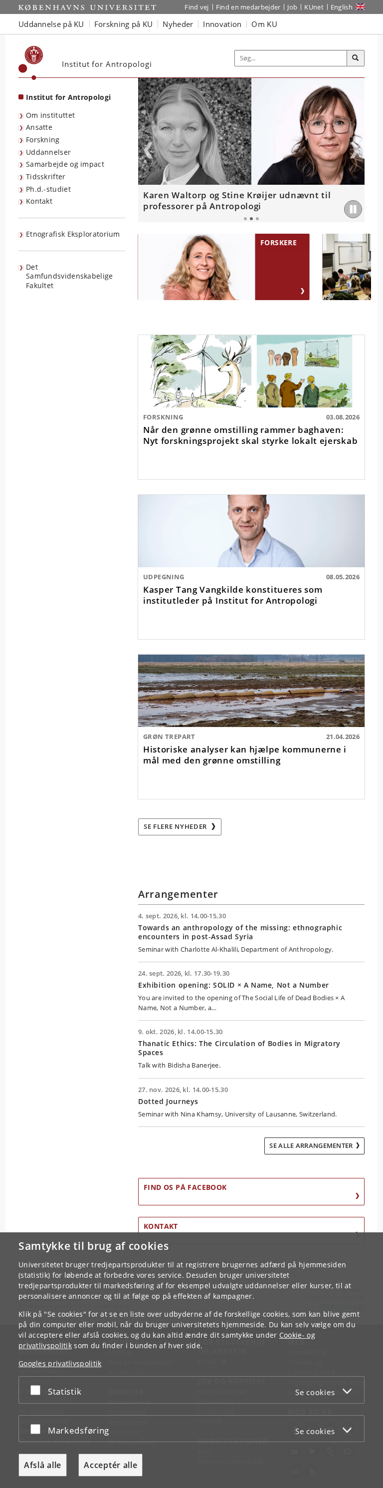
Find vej (196, 6)
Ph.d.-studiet (48, 189)
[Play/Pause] (353, 209)
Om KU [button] (264, 24)
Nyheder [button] (178, 24)
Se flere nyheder (176, 826)
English (342, 6)
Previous (148, 150)
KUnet (314, 6)
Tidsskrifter (46, 176)
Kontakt (39, 201)
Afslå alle (42, 1465)
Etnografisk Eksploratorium (73, 234)
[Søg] (356, 58)
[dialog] (191, 1360)
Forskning (43, 139)
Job (292, 6)
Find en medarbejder (248, 6)
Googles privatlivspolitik (60, 1363)
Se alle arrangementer (311, 1145)
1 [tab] (245, 218)
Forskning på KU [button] (123, 24)
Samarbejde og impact (65, 164)
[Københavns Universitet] (30, 63)
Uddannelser (48, 152)
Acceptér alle (110, 1465)
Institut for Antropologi (68, 97)
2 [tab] (251, 218)
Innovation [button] (222, 24)
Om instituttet (50, 115)
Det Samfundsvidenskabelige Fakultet (69, 276)
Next (355, 150)
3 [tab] (257, 218)
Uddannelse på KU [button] (51, 24)
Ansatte (39, 127)
